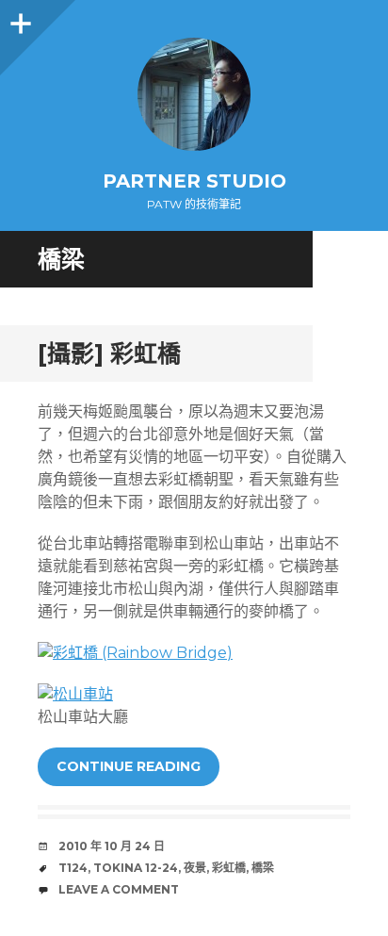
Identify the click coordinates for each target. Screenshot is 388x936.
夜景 (195, 868)
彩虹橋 (229, 868)
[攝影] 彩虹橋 (109, 353)
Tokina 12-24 (135, 868)
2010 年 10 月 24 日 (111, 846)
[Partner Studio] (194, 94)
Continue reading (129, 766)
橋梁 (262, 868)
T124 (73, 868)
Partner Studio (194, 181)
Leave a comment (118, 889)
